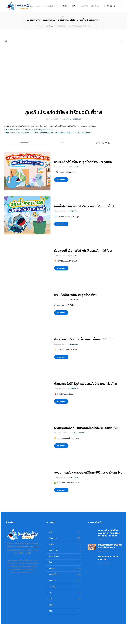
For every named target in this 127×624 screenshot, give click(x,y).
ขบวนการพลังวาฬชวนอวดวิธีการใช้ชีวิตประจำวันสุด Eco (88, 472)
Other (51, 605)
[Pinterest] (106, 143)
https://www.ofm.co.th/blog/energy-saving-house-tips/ (28, 129)
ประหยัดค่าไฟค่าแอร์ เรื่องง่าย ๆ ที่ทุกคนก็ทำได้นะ (83, 339)
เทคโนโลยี (52, 580)
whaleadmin (25, 143)
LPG (50, 592)
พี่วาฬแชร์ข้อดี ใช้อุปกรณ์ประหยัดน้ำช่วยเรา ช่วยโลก (85, 384)
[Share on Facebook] (99, 143)
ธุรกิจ (50, 532)
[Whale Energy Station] (19, 6)
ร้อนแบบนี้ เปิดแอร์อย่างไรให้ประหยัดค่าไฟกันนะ (83, 251)
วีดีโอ (74, 6)
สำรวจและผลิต (54, 556)
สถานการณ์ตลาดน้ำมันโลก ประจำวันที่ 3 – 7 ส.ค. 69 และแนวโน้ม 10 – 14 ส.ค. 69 (109, 533)
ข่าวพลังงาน (67, 119)
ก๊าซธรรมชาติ (53, 550)
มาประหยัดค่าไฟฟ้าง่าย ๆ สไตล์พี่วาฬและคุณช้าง (83, 162)
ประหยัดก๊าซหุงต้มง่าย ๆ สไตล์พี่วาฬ (75, 295)
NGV (50, 599)
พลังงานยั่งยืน (54, 574)
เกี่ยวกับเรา (95, 6)
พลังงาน (52, 568)
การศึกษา (52, 544)
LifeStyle (65, 6)
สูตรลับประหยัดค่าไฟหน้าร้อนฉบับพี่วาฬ (63, 112)
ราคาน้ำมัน (84, 6)
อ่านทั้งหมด (63, 143)
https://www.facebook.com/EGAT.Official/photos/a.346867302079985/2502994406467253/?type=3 (48, 132)
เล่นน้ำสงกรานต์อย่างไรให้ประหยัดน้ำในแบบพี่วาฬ (84, 206)
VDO (50, 611)
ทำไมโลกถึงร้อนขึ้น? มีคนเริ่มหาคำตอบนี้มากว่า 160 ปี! (110, 546)
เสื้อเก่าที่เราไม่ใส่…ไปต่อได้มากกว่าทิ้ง (108, 558)
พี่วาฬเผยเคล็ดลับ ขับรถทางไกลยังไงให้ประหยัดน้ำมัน (87, 428)
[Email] (109, 143)
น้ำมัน (74, 433)
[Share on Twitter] (103, 143)
